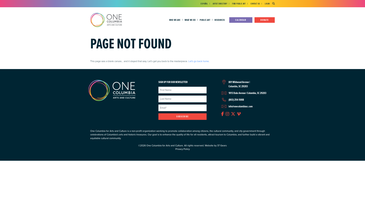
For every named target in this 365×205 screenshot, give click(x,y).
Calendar (240, 20)
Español (204, 3)
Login (267, 3)
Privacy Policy (182, 149)
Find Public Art (239, 3)
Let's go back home (198, 61)
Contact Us (255, 3)
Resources (220, 20)
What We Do (190, 20)
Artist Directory (220, 3)
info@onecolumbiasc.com (241, 106)
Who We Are (174, 20)
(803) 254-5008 (236, 100)
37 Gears (222, 145)
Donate (264, 20)
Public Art (205, 20)
